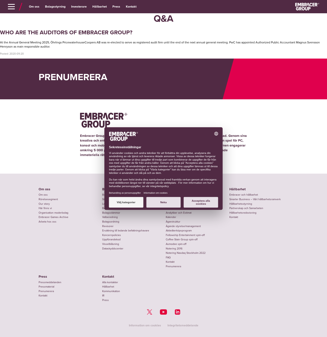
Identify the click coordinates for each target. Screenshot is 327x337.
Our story (44, 204)
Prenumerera (173, 266)
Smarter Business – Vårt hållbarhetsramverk (255, 199)
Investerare (79, 6)
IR (103, 296)
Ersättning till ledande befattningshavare (125, 231)
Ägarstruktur (173, 222)
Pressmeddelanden (50, 282)
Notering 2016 (174, 249)
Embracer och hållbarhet (243, 195)
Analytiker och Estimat (179, 213)
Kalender (171, 217)
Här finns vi (45, 208)
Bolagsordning (110, 222)
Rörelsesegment (48, 199)
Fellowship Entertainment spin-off (185, 235)
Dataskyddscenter (112, 249)
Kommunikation (111, 291)
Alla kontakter (110, 282)
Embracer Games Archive (53, 217)
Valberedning (110, 217)
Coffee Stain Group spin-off (182, 239)
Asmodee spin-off (176, 244)
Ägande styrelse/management (183, 226)
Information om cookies (145, 325)
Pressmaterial (46, 287)
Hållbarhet (99, 6)
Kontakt (131, 6)
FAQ (168, 257)
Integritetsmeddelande (182, 325)
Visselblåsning (110, 244)
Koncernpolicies (111, 235)
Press (116, 6)
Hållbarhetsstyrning (240, 204)
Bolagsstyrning (55, 6)
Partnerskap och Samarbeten (246, 208)
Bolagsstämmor (111, 213)
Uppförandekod (111, 239)
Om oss (34, 6)
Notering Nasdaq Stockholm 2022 (186, 253)
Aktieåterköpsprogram (179, 231)
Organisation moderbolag (53, 213)
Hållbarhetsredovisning (242, 213)
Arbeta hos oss (47, 222)
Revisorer (108, 226)
